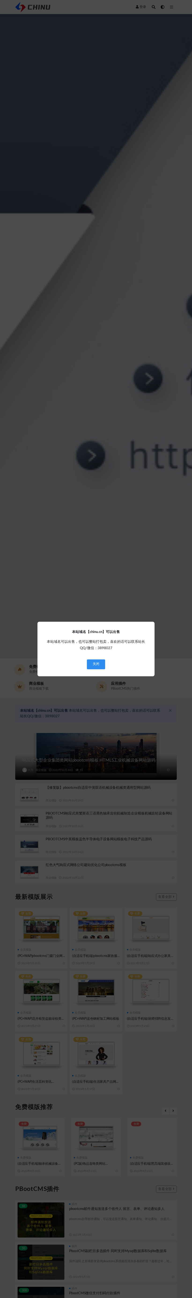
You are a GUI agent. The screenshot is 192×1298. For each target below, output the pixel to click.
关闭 (96, 664)
